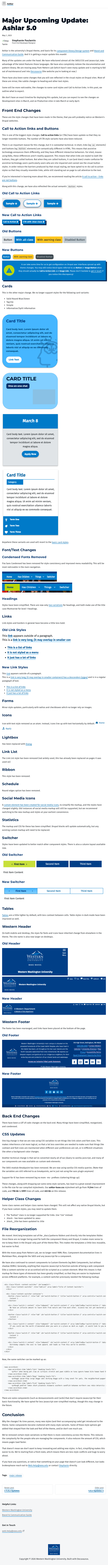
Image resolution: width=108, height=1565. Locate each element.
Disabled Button (44, 257)
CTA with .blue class (32, 222)
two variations (56, 605)
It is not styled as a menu (18, 690)
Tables (5, 915)
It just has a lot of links (17, 693)
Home (100, 722)
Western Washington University (17, 1510)
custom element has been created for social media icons (31, 805)
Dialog (29, 744)
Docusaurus (36, 71)
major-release (15, 1475)
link (8, 673)
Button (6, 257)
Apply (6, 728)
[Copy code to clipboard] (101, 1284)
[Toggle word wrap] (94, 1284)
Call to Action (9, 222)
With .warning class (23, 257)
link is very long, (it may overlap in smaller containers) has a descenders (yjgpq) (49, 677)
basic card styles (60, 542)
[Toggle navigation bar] (4, 3)
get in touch (96, 271)
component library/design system (73, 50)
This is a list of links (16, 686)
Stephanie (64, 1465)
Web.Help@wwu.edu (38, 1465)
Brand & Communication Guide (17, 1515)
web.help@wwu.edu (12, 1531)
